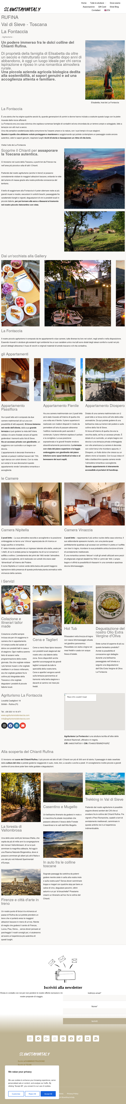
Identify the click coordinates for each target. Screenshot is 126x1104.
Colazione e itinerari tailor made (12, 622)
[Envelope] (23, 725)
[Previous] (9, 379)
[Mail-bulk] (96, 1038)
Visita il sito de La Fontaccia (13, 144)
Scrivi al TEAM (24, 1064)
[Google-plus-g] (46, 1038)
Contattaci (96, 10)
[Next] (33, 379)
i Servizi (7, 581)
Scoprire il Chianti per (29, 152)
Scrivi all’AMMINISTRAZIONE (31, 1061)
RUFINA (9, 17)
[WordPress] (17, 725)
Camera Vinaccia (78, 529)
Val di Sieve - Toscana (24, 24)
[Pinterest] (63, 1038)
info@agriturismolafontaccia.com (15, 718)
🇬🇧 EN (107, 10)
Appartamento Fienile (61, 405)
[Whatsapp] (55, 1038)
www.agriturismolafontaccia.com (15, 715)
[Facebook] (10, 725)
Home (84, 2)
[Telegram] (38, 1038)
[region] (32, 1082)
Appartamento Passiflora (13, 407)
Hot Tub (70, 628)
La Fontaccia (14, 31)
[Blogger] (88, 1038)
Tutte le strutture (97, 2)
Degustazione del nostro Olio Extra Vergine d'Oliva (110, 632)
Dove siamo (115, 2)
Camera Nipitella (15, 529)
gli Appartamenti (14, 353)
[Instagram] (4, 725)
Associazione (89, 6)
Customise (16, 1094)
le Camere (9, 478)
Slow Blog (114, 6)
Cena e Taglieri (45, 639)
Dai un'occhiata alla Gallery (24, 255)
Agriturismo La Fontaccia (21, 695)
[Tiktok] (79, 1038)
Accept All (48, 1094)
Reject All (32, 1094)
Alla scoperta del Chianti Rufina (27, 751)
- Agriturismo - (7, 36)
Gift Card (102, 6)
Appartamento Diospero (105, 405)
